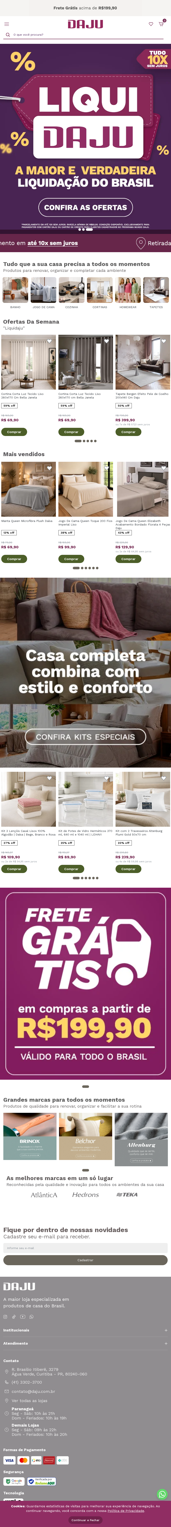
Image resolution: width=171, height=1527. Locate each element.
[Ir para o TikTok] (14, 1316)
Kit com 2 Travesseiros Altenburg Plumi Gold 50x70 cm (139, 832)
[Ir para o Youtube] (22, 1316)
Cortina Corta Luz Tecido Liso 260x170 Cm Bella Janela (22, 395)
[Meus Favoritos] (151, 24)
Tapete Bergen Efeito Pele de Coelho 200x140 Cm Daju (142, 395)
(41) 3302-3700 (27, 1382)
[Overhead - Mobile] (85, 8)
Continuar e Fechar (85, 1520)
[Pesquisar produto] (8, 35)
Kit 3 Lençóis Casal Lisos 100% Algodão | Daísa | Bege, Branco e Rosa (28, 832)
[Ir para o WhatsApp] (31, 1316)
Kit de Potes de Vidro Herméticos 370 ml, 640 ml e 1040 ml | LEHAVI (85, 832)
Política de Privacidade (126, 1511)
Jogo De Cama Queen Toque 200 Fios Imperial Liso (85, 522)
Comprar (14, 432)
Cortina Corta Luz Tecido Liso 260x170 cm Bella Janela (79, 395)
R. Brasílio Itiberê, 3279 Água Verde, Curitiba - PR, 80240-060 (49, 1371)
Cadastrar (85, 1260)
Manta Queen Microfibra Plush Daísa (26, 521)
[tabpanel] (85, 139)
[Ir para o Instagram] (6, 1316)
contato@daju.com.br (33, 1391)
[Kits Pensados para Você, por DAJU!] (85, 673)
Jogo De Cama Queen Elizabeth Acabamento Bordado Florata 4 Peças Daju (143, 524)
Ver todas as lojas (29, 1400)
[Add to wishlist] (49, 341)
